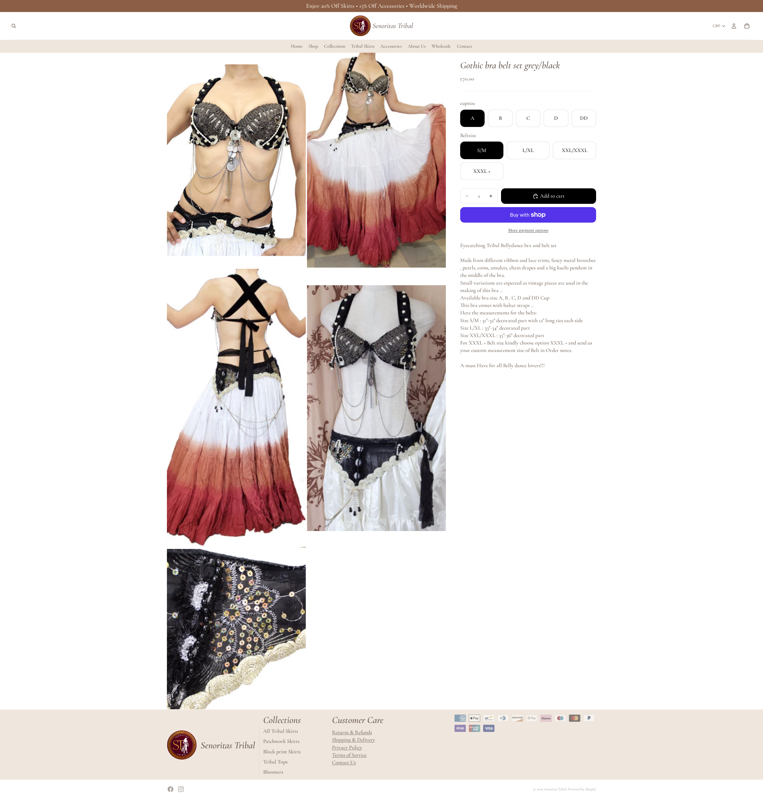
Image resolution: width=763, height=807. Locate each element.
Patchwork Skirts (281, 741)
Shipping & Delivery (353, 739)
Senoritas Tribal (555, 789)
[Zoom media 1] (236, 160)
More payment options (528, 230)
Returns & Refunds (352, 732)
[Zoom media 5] (236, 629)
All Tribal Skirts (280, 731)
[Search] (13, 25)
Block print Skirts (282, 751)
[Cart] (746, 25)
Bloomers (273, 772)
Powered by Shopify (582, 789)
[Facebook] (170, 789)
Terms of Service (349, 755)
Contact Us (344, 762)
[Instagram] (180, 789)
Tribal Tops (275, 761)
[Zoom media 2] (376, 160)
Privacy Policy (347, 747)
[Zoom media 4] (376, 408)
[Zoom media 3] (236, 408)
